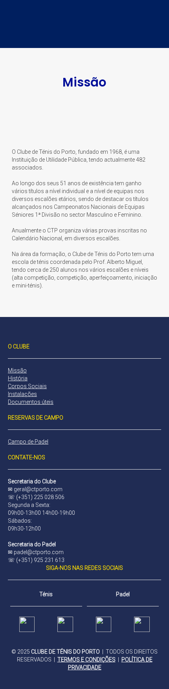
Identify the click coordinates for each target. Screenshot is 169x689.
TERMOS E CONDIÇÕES (86, 659)
